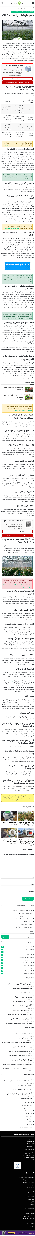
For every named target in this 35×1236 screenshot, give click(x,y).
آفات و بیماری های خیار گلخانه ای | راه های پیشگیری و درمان (26, 823)
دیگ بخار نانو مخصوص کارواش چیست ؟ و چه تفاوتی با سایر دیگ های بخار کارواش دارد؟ (26, 841)
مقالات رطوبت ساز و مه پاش (23, 8)
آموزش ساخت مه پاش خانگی (10, 822)
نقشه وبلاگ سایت (29, 1197)
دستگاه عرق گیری (28, 1108)
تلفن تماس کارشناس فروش (17, 79)
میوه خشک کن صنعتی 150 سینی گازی (23, 919)
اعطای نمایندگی (30, 1224)
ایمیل (32, 884)
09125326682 (27, 1152)
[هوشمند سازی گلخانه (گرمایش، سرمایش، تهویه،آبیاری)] (29, 397)
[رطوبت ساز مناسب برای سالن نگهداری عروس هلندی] (9, 833)
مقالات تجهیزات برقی (28, 973)
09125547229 (27, 1159)
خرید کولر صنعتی (28, 1111)
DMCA (32, 1226)
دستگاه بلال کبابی (29, 1188)
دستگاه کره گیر (28, 1116)
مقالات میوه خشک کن (27, 963)
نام (33, 877)
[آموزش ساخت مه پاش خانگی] (9, 816)
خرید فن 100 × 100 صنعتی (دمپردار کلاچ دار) (17, 535)
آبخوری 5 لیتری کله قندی (26, 924)
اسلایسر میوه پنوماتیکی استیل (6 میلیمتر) (22, 910)
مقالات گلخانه (15, 11)
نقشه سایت (31, 1199)
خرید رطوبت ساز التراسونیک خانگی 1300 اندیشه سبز (17, 82)
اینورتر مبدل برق (30, 1185)
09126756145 (26, 1157)
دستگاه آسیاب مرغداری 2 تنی (25, 913)
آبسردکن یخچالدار (28, 921)
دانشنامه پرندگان (29, 947)
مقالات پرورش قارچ (28, 971)
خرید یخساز (29, 1124)
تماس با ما (31, 1202)
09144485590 (26, 1155)
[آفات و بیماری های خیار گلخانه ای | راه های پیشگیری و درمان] (26, 816)
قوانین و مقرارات (30, 1213)
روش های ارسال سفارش (28, 1218)
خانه (31, 8)
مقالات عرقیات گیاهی (28, 965)
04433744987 (30, 1147)
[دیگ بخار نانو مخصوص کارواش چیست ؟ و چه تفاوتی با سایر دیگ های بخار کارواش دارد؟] (26, 833)
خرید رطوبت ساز (28, 1113)
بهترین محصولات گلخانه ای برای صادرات (13, 387)
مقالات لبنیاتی (29, 955)
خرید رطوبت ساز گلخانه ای (12, 228)
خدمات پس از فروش (29, 1216)
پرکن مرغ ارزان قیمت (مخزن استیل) (24, 927)
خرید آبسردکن (29, 1119)
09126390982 (26, 1154)
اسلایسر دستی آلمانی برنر (26, 916)
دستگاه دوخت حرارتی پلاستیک (26, 1177)
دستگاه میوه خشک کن (27, 1105)
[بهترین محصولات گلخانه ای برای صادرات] (29, 389)
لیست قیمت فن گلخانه (28, 1182)
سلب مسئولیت (30, 1221)
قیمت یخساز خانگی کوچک (26, 1127)
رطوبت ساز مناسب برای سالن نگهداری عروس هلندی (10, 840)
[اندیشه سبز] (17, 3)
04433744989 (30, 1141)
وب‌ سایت (31, 891)
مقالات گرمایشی (29, 960)
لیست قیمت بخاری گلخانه (27, 1180)
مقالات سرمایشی (29, 949)
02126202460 (31, 1145)
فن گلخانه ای (10, 681)
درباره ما (32, 1204)
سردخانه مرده (29, 1122)
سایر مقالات (30, 968)
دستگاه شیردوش (28, 1102)
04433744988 (30, 1143)
